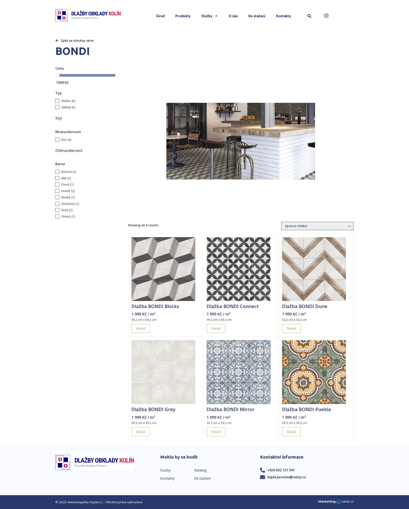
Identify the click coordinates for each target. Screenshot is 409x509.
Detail (140, 328)
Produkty (183, 16)
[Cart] (326, 16)
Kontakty (283, 16)
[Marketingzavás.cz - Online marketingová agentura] (336, 503)
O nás (233, 16)
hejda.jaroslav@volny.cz (286, 477)
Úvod (160, 16)
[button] (309, 16)
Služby (206, 16)
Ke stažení (256, 16)
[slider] (57, 75)
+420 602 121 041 (281, 470)
